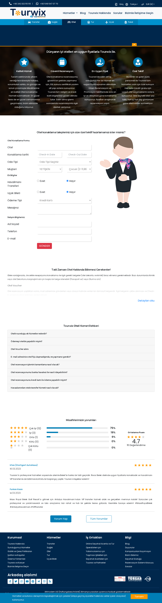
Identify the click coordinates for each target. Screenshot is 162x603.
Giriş (121, 4)
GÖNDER (44, 246)
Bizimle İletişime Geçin (139, 13)
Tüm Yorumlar (99, 519)
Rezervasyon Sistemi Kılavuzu (139, 562)
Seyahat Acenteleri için (97, 559)
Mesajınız (13, 207)
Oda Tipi (12, 162)
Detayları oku (146, 300)
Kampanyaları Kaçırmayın (138, 551)
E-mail (11, 238)
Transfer (51, 543)
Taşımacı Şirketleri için (96, 555)
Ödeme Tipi (14, 200)
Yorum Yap (61, 519)
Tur (48, 555)
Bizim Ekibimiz (131, 555)
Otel (10, 147)
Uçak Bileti (13, 193)
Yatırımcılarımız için (95, 551)
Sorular (117, 13)
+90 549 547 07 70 (49, 3)
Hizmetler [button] (69, 13)
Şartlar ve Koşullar (16, 555)
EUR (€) (149, 4)
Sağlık (50, 547)
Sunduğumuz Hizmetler (19, 547)
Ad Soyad (13, 224)
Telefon (12, 231)
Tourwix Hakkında (99, 13)
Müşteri (12, 169)
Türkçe (133, 4)
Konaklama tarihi (17, 154)
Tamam (139, 596)
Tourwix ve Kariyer (16, 562)
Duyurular (129, 547)
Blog (83, 13)
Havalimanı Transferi (14, 184)
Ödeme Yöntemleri (16, 559)
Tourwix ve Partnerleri (96, 562)
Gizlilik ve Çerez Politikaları (20, 551)
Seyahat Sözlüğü (133, 559)
